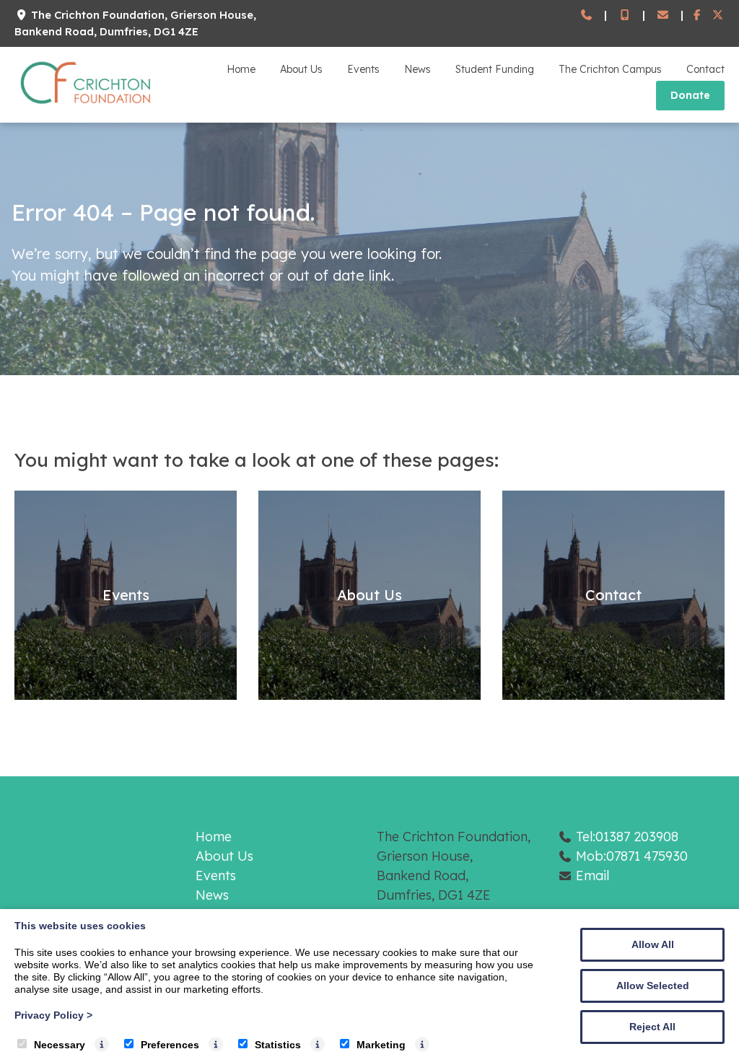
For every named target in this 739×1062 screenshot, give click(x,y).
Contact (705, 69)
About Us (301, 69)
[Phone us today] (586, 15)
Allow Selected (652, 985)
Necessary (59, 1044)
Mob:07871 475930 (632, 856)
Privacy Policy (53, 1015)
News (417, 69)
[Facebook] (697, 15)
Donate (690, 95)
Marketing (381, 1044)
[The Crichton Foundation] (86, 107)
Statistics (278, 1044)
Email (592, 875)
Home (241, 69)
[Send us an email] (662, 15)
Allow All (652, 944)
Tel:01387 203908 (627, 836)
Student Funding (494, 69)
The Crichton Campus (610, 69)
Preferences (170, 1044)
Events (363, 69)
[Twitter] (718, 15)
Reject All (652, 1026)
